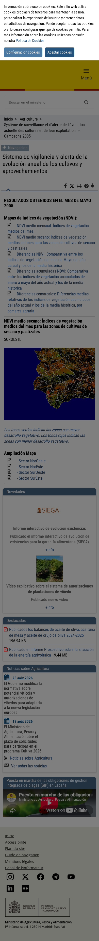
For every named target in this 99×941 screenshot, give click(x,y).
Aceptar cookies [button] (59, 52)
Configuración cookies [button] (23, 52)
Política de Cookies (30, 40)
